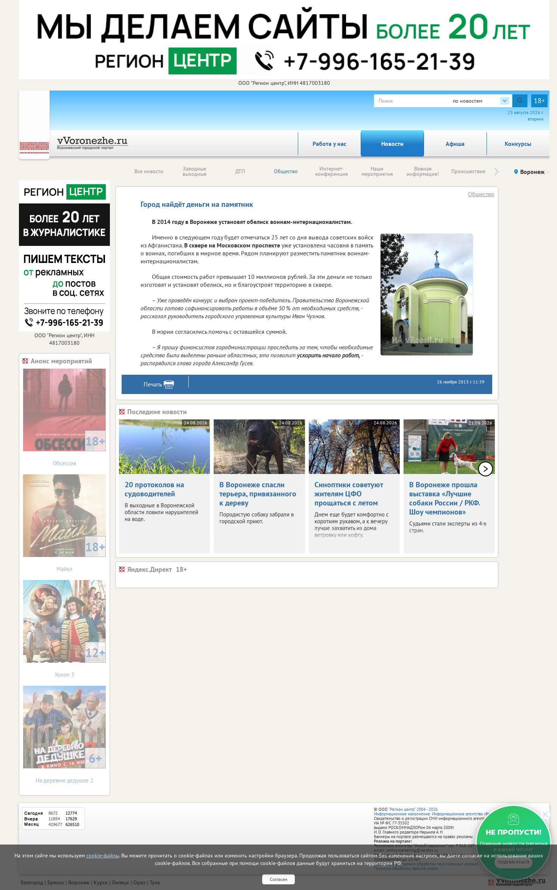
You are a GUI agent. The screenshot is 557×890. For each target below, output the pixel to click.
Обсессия (79, 450)
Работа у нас (329, 143)
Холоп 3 (80, 661)
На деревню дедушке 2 (69, 767)
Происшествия (468, 171)
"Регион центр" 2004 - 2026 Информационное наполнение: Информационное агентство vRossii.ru (437, 811)
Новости (392, 143)
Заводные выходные (195, 171)
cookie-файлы (102, 855)
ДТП (240, 171)
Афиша (455, 143)
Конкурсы (518, 143)
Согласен (278, 879)
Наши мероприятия (377, 171)
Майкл (80, 555)
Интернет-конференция (331, 171)
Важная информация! (423, 171)
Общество (286, 171)
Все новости (149, 171)
